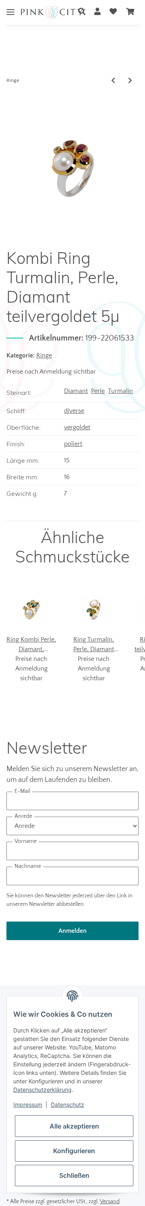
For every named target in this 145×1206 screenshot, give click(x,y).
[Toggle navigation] (10, 6)
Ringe (44, 355)
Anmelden (72, 930)
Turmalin (120, 391)
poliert (73, 443)
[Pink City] (53, 12)
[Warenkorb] (130, 12)
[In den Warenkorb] (12, 98)
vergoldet (77, 427)
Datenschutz (67, 1104)
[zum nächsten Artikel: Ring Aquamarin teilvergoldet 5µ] (130, 80)
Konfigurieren (74, 1151)
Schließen (74, 1175)
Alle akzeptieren (74, 1126)
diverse (74, 410)
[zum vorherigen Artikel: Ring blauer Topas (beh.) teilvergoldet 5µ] (113, 80)
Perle (98, 391)
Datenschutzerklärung (42, 1089)
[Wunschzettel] (113, 12)
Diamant (76, 391)
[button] (82, 12)
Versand (110, 1201)
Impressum (27, 1104)
